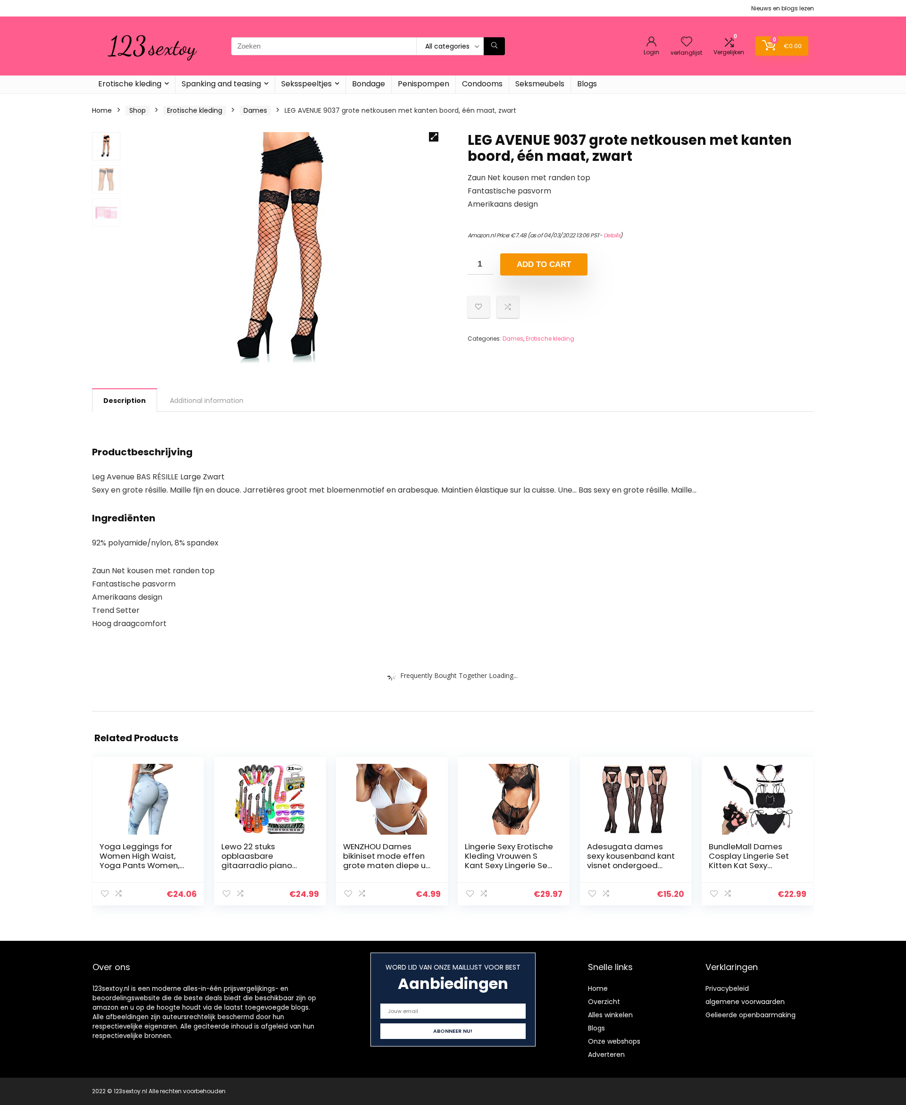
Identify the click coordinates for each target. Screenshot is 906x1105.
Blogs (587, 83)
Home (102, 110)
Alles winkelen (610, 1015)
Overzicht (604, 1001)
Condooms (482, 83)
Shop (137, 110)
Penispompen (423, 83)
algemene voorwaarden (745, 1001)
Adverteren (606, 1054)
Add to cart (544, 264)
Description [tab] (124, 400)
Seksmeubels (539, 83)
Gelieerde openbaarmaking (750, 1015)
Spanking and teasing (221, 83)
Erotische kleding (129, 83)
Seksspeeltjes (306, 83)
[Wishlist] (686, 42)
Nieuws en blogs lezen (782, 8)
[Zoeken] (494, 46)
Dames (255, 110)
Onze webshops (614, 1041)
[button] (433, 137)
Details (612, 235)
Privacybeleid (727, 988)
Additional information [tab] (206, 400)
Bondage (368, 83)
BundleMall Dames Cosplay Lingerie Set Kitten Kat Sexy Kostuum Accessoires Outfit (751, 865)
